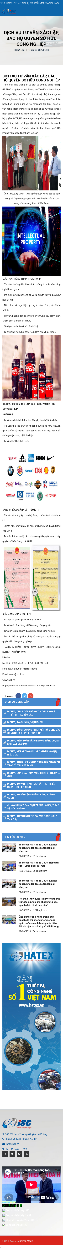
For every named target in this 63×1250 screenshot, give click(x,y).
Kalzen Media (26, 1241)
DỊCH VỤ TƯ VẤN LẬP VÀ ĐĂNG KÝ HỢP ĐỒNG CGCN (31, 796)
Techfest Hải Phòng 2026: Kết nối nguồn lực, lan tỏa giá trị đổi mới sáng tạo (38, 848)
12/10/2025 (25, 910)
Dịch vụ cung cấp (39, 50)
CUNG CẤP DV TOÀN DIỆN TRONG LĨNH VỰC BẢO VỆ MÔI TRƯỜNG (33, 807)
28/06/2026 (25, 931)
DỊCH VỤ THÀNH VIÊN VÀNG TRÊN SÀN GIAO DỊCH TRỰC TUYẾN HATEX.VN (33, 764)
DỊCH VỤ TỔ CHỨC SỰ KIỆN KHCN (25, 722)
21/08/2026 (25, 856)
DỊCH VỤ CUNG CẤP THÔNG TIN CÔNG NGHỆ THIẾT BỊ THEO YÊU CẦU (31, 713)
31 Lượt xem (39, 856)
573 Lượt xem (40, 910)
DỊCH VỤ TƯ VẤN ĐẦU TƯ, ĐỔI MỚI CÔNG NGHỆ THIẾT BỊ (32, 818)
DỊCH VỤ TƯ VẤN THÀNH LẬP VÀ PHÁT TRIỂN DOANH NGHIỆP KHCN (31, 785)
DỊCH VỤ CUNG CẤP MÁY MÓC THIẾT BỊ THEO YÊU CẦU (33, 775)
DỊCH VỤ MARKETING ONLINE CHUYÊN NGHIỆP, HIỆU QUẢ (32, 753)
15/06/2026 (25, 871)
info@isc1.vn (12, 1144)
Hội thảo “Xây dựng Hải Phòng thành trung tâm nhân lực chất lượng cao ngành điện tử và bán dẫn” (39, 902)
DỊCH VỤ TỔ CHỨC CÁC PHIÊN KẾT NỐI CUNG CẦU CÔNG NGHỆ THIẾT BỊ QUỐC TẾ (34, 731)
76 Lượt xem (39, 931)
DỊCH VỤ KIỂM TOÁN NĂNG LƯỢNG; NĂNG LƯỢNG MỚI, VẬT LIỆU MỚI (33, 742)
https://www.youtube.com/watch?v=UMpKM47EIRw (28, 685)
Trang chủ (19, 50)
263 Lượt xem (40, 871)
